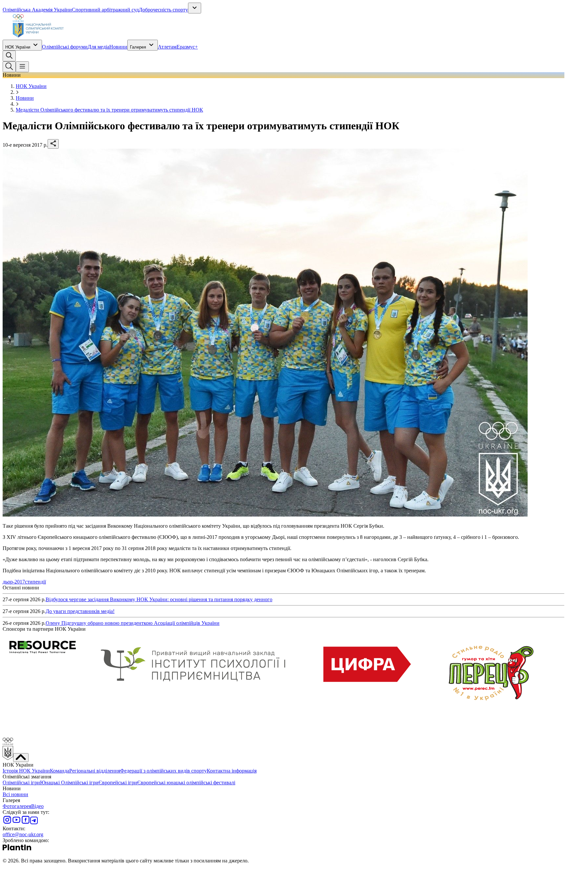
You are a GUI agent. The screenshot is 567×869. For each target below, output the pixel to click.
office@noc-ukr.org (23, 834)
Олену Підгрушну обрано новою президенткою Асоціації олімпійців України (133, 623)
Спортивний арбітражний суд (105, 9)
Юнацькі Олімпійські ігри (69, 782)
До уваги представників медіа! (80, 611)
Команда (59, 771)
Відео (37, 806)
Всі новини (15, 794)
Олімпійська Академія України (37, 9)
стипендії (35, 581)
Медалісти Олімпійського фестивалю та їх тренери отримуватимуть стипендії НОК (109, 110)
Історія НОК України (26, 771)
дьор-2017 (14, 581)
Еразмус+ (187, 47)
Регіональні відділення (94, 771)
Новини (118, 47)
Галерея (138, 47)
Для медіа (98, 47)
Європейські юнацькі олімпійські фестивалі (186, 782)
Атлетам (167, 47)
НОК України (17, 47)
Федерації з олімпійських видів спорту (163, 771)
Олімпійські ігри (21, 782)
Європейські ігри (117, 782)
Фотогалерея (17, 806)
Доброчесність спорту (163, 9)
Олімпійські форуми (65, 47)
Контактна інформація (232, 771)
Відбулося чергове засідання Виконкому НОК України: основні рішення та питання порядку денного (159, 599)
